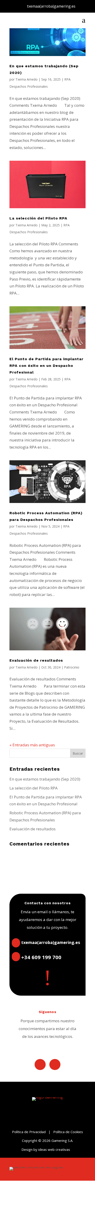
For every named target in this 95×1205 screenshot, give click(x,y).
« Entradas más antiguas (32, 744)
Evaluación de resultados (36, 660)
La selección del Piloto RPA (38, 218)
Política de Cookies (68, 1131)
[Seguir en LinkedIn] (40, 1064)
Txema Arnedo (26, 79)
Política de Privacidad (29, 1131)
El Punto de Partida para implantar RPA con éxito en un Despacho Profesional (46, 365)
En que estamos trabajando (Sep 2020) (44, 779)
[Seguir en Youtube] (54, 1064)
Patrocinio (71, 667)
